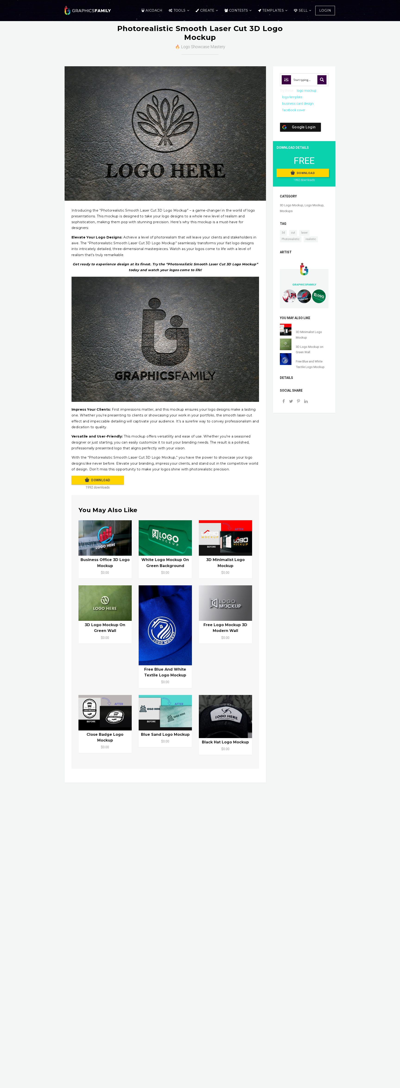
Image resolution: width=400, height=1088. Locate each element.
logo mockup (306, 90)
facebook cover (293, 110)
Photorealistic (291, 239)
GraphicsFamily (304, 284)
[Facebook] (283, 401)
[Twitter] (291, 401)
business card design (297, 103)
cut (293, 232)
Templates (273, 10)
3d (283, 232)
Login (325, 10)
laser (304, 232)
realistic (311, 239)
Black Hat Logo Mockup (225, 742)
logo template (292, 97)
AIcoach (154, 10)
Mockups (286, 211)
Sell (303, 10)
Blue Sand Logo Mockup (165, 734)
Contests (238, 10)
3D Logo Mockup (291, 205)
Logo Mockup (314, 205)
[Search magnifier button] (322, 79)
